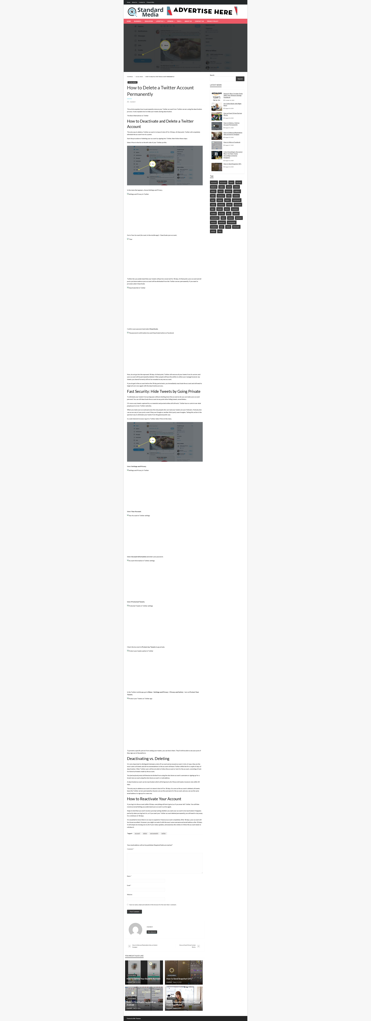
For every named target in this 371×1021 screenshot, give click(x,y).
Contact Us (142, 2)
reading (236, 213)
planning (235, 209)
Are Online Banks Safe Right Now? (232, 104)
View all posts (152, 932)
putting (221, 213)
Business (137, 21)
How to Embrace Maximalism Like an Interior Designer (233, 133)
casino (222, 187)
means (213, 204)
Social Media (139, 76)
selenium (239, 218)
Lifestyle (159, 21)
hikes (228, 195)
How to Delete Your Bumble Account (143, 978)
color (229, 187)
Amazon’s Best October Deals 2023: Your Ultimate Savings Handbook (233, 95)
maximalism (236, 200)
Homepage (130, 76)
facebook (221, 195)
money (229, 204)
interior (236, 195)
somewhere (231, 222)
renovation (214, 218)
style (221, 227)
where (213, 231)
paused (219, 209)
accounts (223, 182)
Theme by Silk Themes (134, 1018)
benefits (213, 187)
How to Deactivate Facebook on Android (141, 1003)
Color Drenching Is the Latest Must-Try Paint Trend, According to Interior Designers (233, 154)
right (223, 218)
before (238, 182)
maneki (220, 200)
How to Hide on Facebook (232, 142)
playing (213, 213)
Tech (179, 21)
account (137, 833)
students (214, 227)
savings (230, 218)
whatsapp (236, 227)
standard (132, 102)
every (213, 195)
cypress (236, 187)
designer (228, 191)
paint (212, 209)
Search (212, 75)
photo (227, 209)
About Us (134, 2)
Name (129, 876)
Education (149, 21)
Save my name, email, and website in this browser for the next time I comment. (152, 904)
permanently (154, 833)
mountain (238, 204)
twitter (164, 833)
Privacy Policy (150, 2)
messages (221, 204)
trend (228, 227)
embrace (237, 191)
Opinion (170, 21)
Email (129, 885)
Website (129, 894)
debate (213, 191)
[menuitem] (128, 21)
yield (219, 231)
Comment (130, 849)
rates (228, 213)
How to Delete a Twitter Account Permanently (232, 124)
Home (128, 2)
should (213, 222)
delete (145, 833)
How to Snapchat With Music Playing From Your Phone (183, 1003)
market (227, 200)
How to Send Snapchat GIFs (179, 978)
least (212, 200)
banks (231, 182)
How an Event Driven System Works (233, 114)
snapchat (222, 222)
